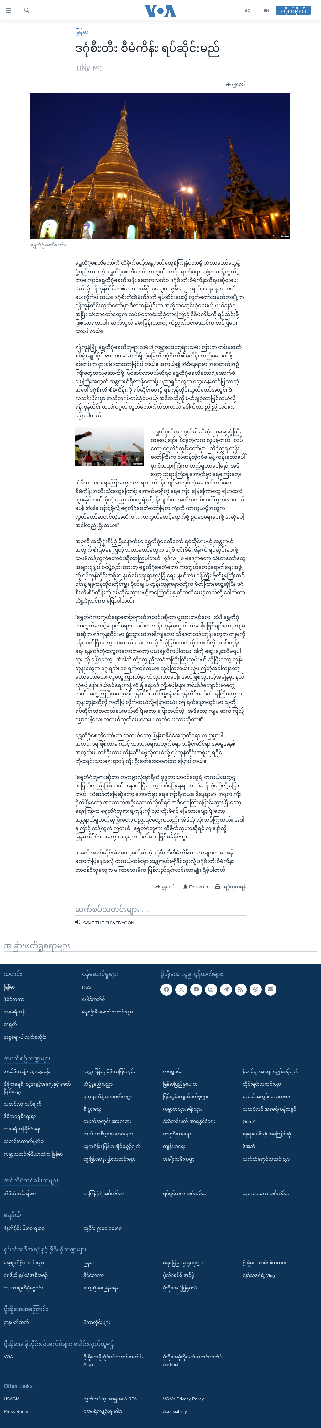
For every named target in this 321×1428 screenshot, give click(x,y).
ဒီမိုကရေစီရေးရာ (20, 1116)
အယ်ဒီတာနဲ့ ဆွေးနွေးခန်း (27, 1071)
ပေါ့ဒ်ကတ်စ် (93, 999)
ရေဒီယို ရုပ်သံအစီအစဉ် (26, 1275)
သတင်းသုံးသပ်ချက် (23, 1104)
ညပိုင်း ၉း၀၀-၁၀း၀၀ (102, 1228)
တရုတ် (10, 1024)
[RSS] (241, 990)
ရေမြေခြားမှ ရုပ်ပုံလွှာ (183, 1262)
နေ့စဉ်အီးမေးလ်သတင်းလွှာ (107, 1012)
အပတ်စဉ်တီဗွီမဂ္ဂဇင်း (23, 1287)
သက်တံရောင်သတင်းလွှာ (266, 1158)
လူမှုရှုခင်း (172, 1071)
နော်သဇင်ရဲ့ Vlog (259, 1275)
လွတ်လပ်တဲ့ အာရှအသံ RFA (110, 1399)
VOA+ (9, 1357)
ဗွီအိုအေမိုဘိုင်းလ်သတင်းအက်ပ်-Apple (113, 1361)
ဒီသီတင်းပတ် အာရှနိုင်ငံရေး (189, 1121)
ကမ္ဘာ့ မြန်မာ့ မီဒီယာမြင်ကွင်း (109, 1071)
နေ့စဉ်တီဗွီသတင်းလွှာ (24, 1262)
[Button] (236, 84)
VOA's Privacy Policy (183, 1399)
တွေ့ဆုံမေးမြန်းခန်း (100, 1287)
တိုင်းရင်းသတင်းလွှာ (262, 1084)
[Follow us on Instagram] (211, 990)
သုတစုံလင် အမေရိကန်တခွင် (269, 1109)
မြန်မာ (81, 31)
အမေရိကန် (14, 1012)
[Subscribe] (270, 990)
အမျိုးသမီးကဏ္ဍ (179, 1158)
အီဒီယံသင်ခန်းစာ (20, 1193)
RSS (86, 987)
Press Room (16, 1411)
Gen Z (249, 1121)
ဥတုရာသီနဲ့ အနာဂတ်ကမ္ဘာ (107, 1096)
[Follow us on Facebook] (166, 990)
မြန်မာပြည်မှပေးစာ (180, 1084)
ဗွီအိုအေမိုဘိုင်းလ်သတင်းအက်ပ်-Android (193, 1361)
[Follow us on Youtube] (196, 990)
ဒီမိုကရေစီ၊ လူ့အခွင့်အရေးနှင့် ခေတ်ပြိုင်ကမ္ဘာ (37, 1088)
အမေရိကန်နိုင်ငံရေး (22, 1129)
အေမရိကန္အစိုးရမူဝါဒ (102, 1411)
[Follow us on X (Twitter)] (181, 990)
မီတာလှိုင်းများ (96, 1322)
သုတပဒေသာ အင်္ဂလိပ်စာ (266, 1193)
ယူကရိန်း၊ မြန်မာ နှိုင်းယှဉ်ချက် (112, 1146)
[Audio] (247, 11)
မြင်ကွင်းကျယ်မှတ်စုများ (185, 1096)
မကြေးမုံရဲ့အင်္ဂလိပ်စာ (103, 1193)
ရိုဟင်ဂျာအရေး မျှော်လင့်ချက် (271, 1071)
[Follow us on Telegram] (226, 990)
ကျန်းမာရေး (174, 1146)
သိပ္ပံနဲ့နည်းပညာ (98, 1084)
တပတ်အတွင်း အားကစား (107, 1121)
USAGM (12, 1399)
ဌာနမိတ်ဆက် (16, 1322)
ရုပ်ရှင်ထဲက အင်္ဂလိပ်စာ (184, 1193)
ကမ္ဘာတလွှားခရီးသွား (182, 1109)
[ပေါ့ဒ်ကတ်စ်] (255, 990)
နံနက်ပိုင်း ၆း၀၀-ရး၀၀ (24, 1228)
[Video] (266, 11)
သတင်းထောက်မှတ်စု (24, 1141)
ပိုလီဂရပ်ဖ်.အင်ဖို (178, 1275)
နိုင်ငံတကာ (14, 999)
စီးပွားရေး (92, 1109)
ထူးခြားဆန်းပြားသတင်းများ (109, 1158)
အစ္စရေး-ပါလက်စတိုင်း (25, 1036)
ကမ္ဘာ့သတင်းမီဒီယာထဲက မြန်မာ (33, 1153)
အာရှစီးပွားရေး (177, 1134)
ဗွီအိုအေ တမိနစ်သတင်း (265, 1262)
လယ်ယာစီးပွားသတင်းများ (108, 1134)
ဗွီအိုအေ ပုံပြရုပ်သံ (180, 1287)
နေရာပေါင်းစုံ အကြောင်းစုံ (267, 1134)
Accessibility (175, 1411)
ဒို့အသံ (249, 1146)
